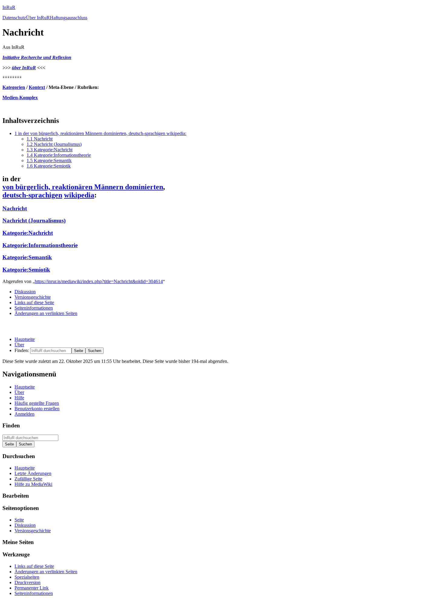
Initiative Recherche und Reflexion (36, 57)
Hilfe (19, 397)
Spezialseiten (26, 577)
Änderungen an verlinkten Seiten (45, 313)
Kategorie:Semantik (27, 257)
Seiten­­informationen (33, 307)
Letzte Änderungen (32, 473)
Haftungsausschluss (68, 17)
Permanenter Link (31, 587)
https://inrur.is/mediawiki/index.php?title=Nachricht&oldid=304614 (99, 281)
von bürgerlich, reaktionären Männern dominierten (82, 187)
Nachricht (14, 208)
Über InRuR (38, 17)
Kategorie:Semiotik (26, 269)
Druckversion (27, 582)
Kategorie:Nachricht (27, 233)
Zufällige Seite (28, 478)
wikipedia (79, 195)
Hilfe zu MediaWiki (33, 484)
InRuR (8, 7)
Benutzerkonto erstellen (37, 408)
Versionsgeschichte (32, 297)
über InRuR (24, 67)
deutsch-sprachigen (32, 195)
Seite (19, 519)
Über (19, 344)
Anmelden (24, 414)
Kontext (37, 87)
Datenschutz (14, 17)
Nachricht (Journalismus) (34, 220)
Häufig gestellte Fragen (36, 403)
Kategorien (13, 87)
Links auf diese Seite (34, 302)
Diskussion (25, 291)
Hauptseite (24, 339)
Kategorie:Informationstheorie (40, 245)
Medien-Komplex (20, 97)
